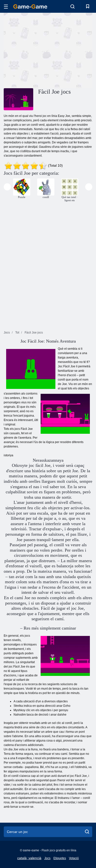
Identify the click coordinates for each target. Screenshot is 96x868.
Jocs (47, 858)
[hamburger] (6, 6)
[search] (87, 831)
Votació (74, 858)
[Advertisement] (45, 49)
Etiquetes (59, 858)
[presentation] (7, 186)
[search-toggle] (72, 6)
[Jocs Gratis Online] (30, 6)
